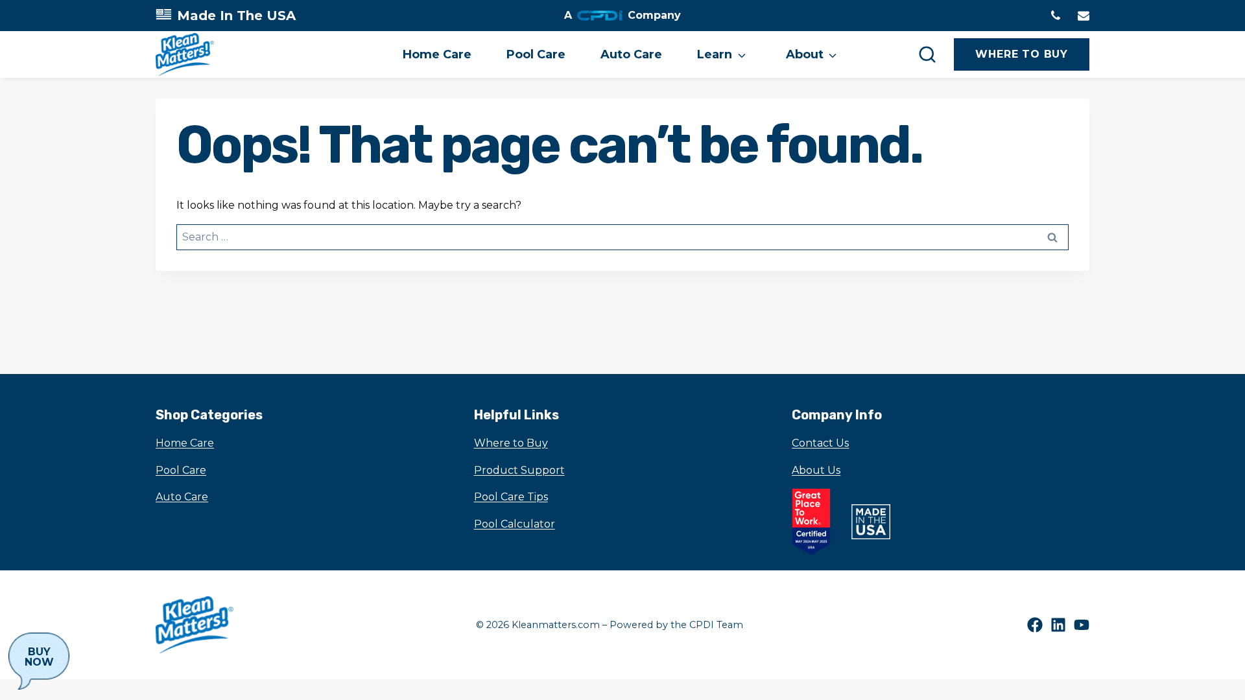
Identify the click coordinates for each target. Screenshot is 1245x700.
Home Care (437, 54)
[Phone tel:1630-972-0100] (1055, 15)
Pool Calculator (514, 524)
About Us (816, 470)
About (805, 54)
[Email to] (1083, 15)
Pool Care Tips (511, 497)
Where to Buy (511, 443)
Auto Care (631, 54)
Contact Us (820, 443)
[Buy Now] (38, 661)
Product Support (519, 470)
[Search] (927, 54)
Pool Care (535, 54)
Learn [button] (714, 54)
